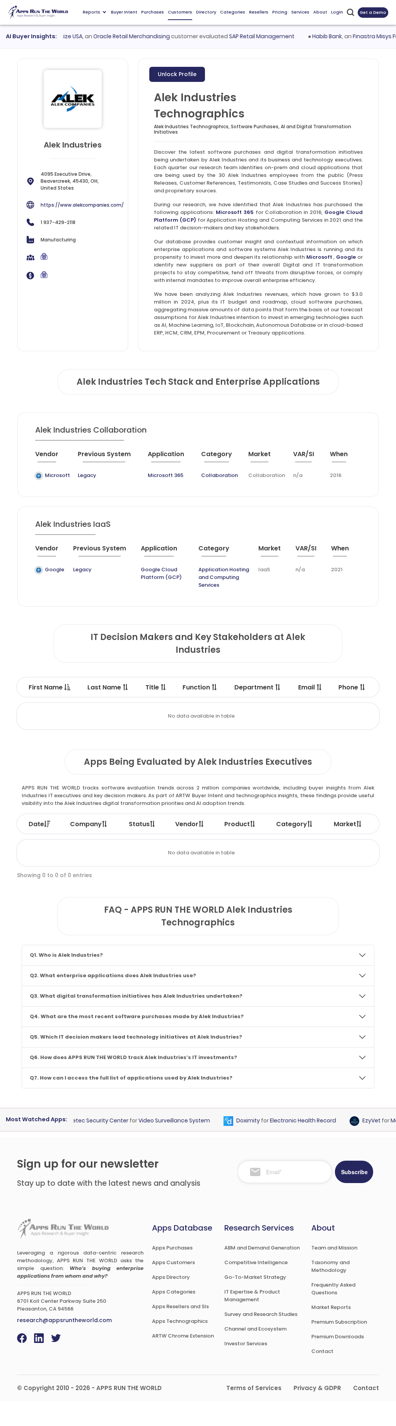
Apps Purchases (172, 1247)
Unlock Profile (177, 74)
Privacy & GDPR (317, 1388)
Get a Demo (373, 12)
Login (337, 12)
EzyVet (361, 1121)
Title (152, 687)
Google (346, 257)
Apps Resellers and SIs (180, 1306)
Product (237, 824)
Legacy (87, 475)
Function (197, 687)
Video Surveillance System (164, 1121)
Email (307, 687)
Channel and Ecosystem (255, 1329)
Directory (206, 12)
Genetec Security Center (84, 1121)
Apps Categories (173, 1291)
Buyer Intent (124, 12)
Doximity (237, 1121)
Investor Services (245, 1343)
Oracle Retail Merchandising (121, 36)
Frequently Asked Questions (333, 1288)
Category (291, 824)
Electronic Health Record (292, 1121)
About (320, 12)
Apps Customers (173, 1262)
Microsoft (319, 257)
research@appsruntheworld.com (64, 1320)
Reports (91, 12)
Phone (349, 687)
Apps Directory (171, 1277)
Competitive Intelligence (256, 1262)
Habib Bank (316, 36)
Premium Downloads (337, 1336)
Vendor (186, 824)
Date (36, 824)
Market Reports (331, 1307)
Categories (232, 12)
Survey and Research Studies (260, 1314)
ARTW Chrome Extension (183, 1335)
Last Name (105, 687)
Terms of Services (254, 1388)
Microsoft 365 (235, 212)
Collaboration (219, 475)
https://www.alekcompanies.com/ (82, 205)
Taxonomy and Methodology (330, 1266)
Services (300, 12)
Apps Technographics (180, 1321)
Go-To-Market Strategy (255, 1277)
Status (139, 824)
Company (86, 824)
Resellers (258, 12)
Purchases (152, 12)
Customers (180, 12)
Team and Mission (334, 1247)
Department (254, 687)
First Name (46, 687)
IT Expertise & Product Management (252, 1295)
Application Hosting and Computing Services (223, 577)
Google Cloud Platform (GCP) (161, 573)
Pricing (279, 12)
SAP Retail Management (251, 36)
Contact (322, 1351)
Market (345, 824)
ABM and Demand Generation (262, 1247)
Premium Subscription (339, 1322)
